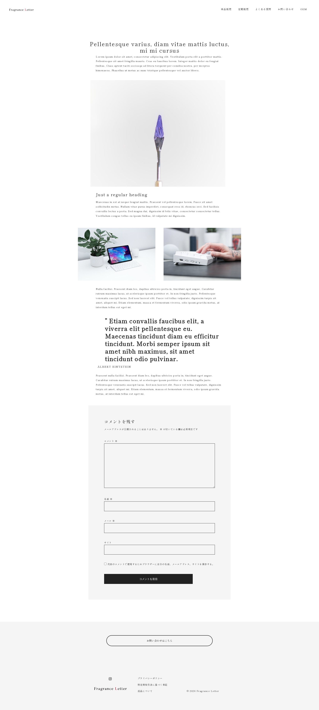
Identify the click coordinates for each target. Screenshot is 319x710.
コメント (110, 441)
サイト (108, 542)
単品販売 (226, 9)
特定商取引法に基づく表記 (153, 684)
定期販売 (243, 9)
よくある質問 (263, 9)
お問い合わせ (286, 9)
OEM (303, 9)
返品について (145, 690)
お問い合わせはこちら (159, 640)
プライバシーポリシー (150, 678)
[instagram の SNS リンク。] (110, 678)
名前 (108, 498)
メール (109, 520)
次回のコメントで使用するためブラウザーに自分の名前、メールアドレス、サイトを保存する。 (161, 564)
